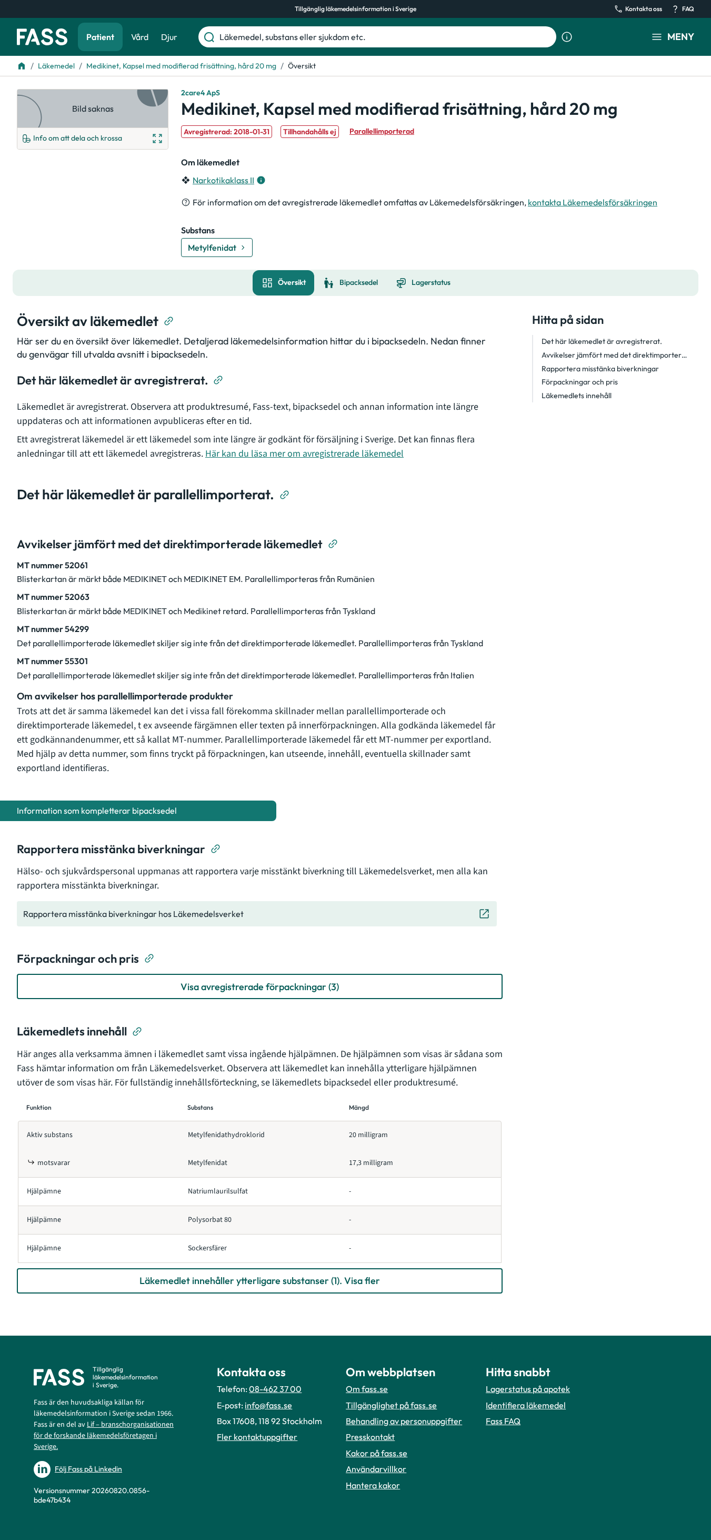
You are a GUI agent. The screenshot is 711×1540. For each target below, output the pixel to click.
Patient (100, 37)
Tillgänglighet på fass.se (391, 1405)
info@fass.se (268, 1405)
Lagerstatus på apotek (528, 1389)
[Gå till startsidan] (42, 37)
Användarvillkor (376, 1469)
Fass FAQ (503, 1421)
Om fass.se (367, 1389)
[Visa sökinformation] (566, 36)
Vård (139, 37)
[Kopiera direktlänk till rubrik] (169, 321)
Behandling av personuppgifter (404, 1421)
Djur (169, 37)
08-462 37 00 (275, 1389)
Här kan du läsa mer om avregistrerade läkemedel (304, 453)
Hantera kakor (373, 1485)
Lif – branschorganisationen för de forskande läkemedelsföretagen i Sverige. (104, 1435)
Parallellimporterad (381, 131)
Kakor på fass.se (376, 1453)
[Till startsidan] (21, 66)
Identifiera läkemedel (526, 1405)
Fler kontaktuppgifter (257, 1437)
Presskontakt (370, 1437)
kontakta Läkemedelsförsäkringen (592, 202)
